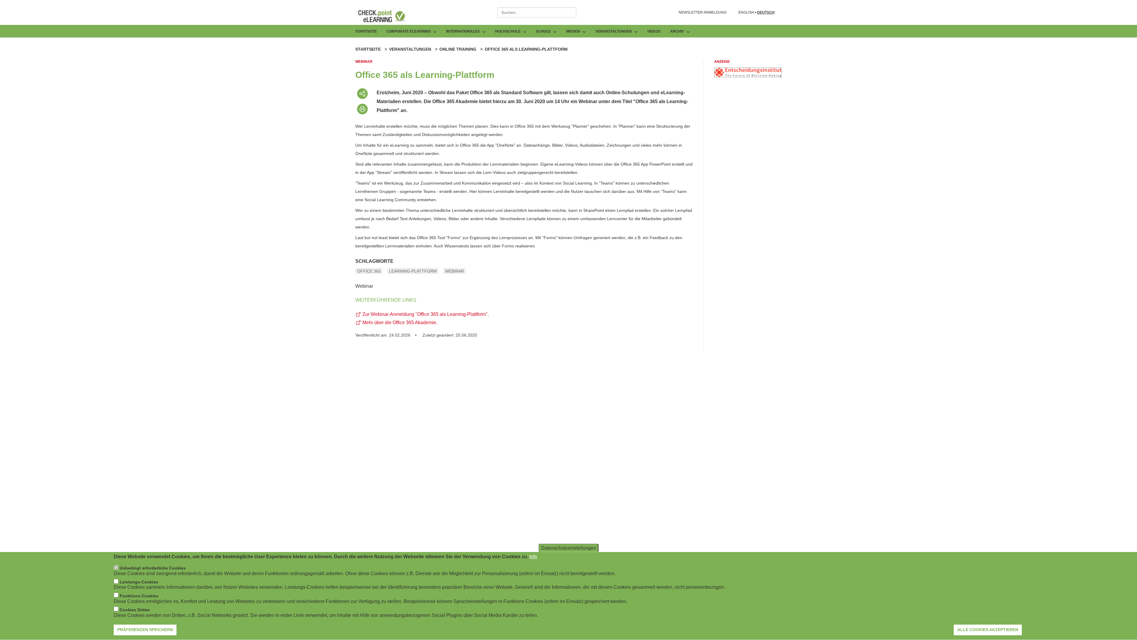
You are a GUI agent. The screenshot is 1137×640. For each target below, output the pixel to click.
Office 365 (369, 271)
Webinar (454, 271)
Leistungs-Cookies (139, 582)
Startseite (366, 31)
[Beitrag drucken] (362, 109)
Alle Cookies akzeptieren (987, 629)
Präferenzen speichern (145, 629)
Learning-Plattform (413, 271)
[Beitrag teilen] (362, 93)
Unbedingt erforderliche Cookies (153, 568)
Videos (654, 31)
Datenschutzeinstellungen (568, 548)
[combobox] (536, 12)
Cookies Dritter (135, 609)
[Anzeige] (748, 75)
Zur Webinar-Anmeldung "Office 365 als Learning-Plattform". (425, 314)
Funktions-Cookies (139, 595)
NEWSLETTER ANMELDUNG (703, 12)
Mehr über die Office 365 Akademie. (399, 322)
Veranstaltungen (410, 49)
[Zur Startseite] (386, 16)
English (746, 13)
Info (533, 556)
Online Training (457, 49)
